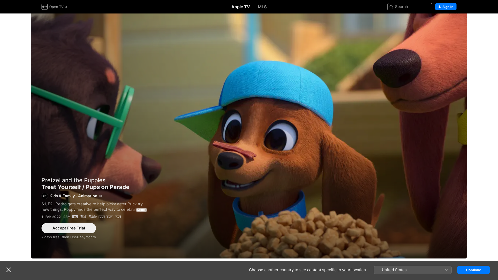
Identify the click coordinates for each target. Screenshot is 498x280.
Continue (473, 270)
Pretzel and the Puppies (74, 180)
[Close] (8, 270)
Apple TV (240, 6)
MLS (262, 6)
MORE (141, 210)
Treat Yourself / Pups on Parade (249, 135)
